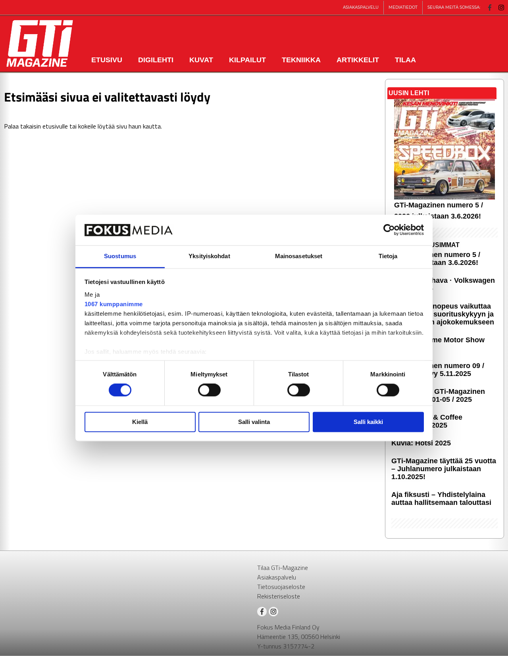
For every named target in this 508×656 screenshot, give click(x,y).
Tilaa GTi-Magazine (282, 567)
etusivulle (55, 126)
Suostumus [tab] (120, 256)
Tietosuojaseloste (281, 586)
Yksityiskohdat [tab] (209, 256)
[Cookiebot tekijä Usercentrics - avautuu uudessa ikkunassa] (389, 230)
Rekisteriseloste (278, 596)
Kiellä (140, 421)
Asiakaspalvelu (276, 577)
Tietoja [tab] (388, 256)
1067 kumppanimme (114, 304)
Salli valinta (254, 421)
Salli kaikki (368, 421)
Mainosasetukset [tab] (299, 256)
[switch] (209, 390)
